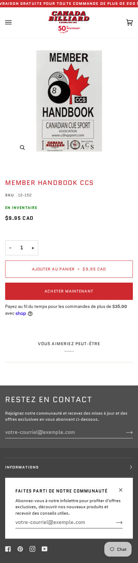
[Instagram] (32, 549)
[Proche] (123, 487)
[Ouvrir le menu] (14, 22)
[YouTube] (44, 549)
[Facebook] (8, 549)
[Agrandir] (69, 101)
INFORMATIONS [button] (22, 467)
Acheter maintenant (69, 291)
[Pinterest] (20, 549)
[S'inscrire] (114, 522)
